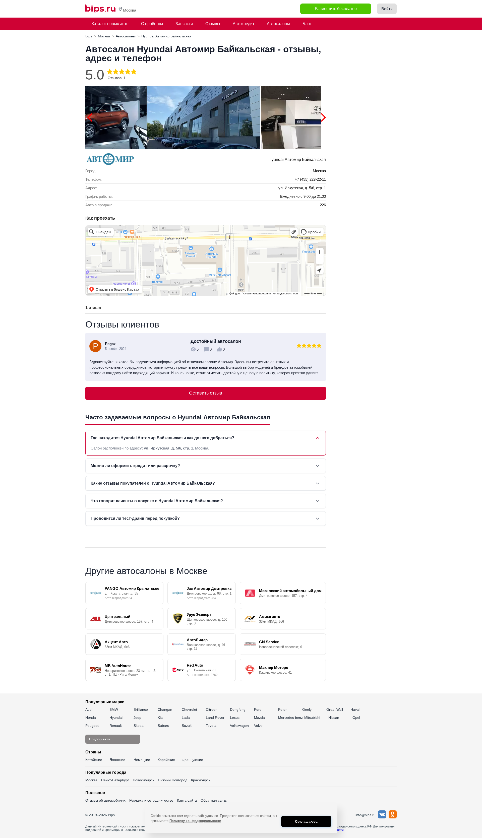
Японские (117, 760)
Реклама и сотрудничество (151, 800)
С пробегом (152, 24)
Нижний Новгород (172, 780)
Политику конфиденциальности (195, 821)
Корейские (166, 760)
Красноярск (200, 780)
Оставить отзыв (205, 393)
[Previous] (91, 117)
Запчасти (184, 24)
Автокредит (243, 24)
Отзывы (212, 24)
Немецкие (142, 760)
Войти (387, 9)
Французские (192, 760)
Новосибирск (143, 780)
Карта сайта (187, 800)
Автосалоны (278, 24)
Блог (307, 24)
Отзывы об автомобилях (105, 800)
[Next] (321, 117)
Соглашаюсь (306, 821)
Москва (91, 780)
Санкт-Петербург (115, 780)
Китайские (93, 760)
